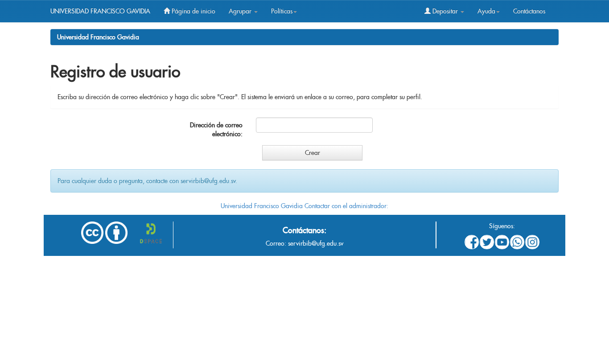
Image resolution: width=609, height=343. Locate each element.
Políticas (281, 11)
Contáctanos (529, 11)
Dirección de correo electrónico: (216, 129)
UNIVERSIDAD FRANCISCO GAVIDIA (100, 11)
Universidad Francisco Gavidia (98, 37)
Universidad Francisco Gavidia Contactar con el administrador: (304, 206)
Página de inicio (192, 11)
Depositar (445, 11)
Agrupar (241, 11)
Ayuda (486, 11)
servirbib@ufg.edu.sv (315, 243)
